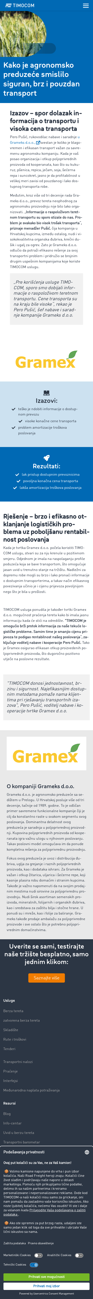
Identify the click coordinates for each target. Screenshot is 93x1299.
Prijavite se (43, 678)
